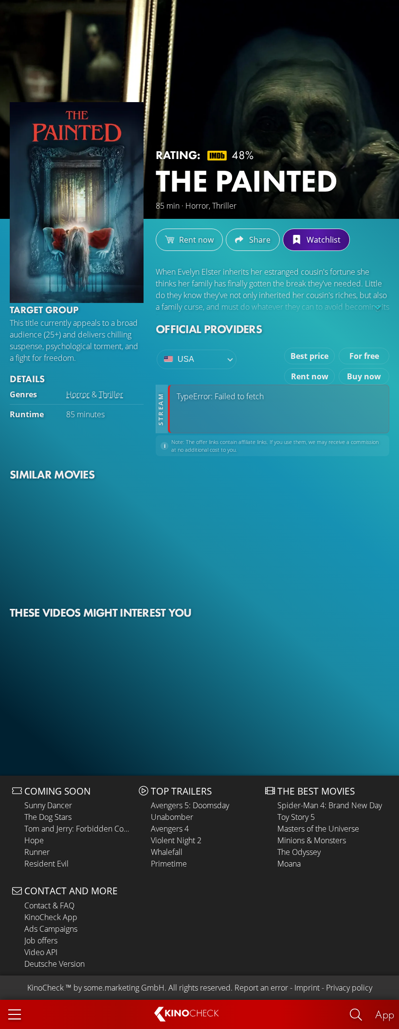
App (384, 1014)
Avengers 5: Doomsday (190, 805)
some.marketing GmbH (124, 987)
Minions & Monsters (311, 840)
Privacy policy (349, 987)
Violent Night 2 (176, 840)
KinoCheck (45, 987)
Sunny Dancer (48, 805)
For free (364, 356)
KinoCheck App (50, 917)
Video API (40, 952)
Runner (37, 852)
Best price (309, 356)
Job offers (40, 940)
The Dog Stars (48, 817)
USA (186, 359)
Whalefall (166, 852)
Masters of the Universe (318, 829)
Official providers (209, 329)
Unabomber (172, 817)
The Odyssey (299, 852)
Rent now (309, 376)
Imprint (307, 987)
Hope (34, 840)
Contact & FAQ (49, 905)
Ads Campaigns (50, 929)
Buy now (364, 376)
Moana (289, 864)
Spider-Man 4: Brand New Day (329, 805)
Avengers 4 (170, 829)
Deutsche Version (54, 964)
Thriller (111, 394)
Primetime (169, 864)
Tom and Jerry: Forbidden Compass (79, 829)
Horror (78, 394)
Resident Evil (46, 864)
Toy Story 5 (296, 817)
